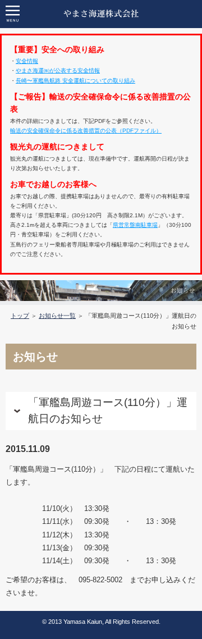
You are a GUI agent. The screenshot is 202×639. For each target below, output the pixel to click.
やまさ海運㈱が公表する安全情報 (58, 70)
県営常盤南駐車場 (135, 225)
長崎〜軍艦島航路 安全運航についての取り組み (75, 80)
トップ (20, 315)
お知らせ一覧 (57, 315)
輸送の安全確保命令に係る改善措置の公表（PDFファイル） (86, 130)
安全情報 (27, 61)
